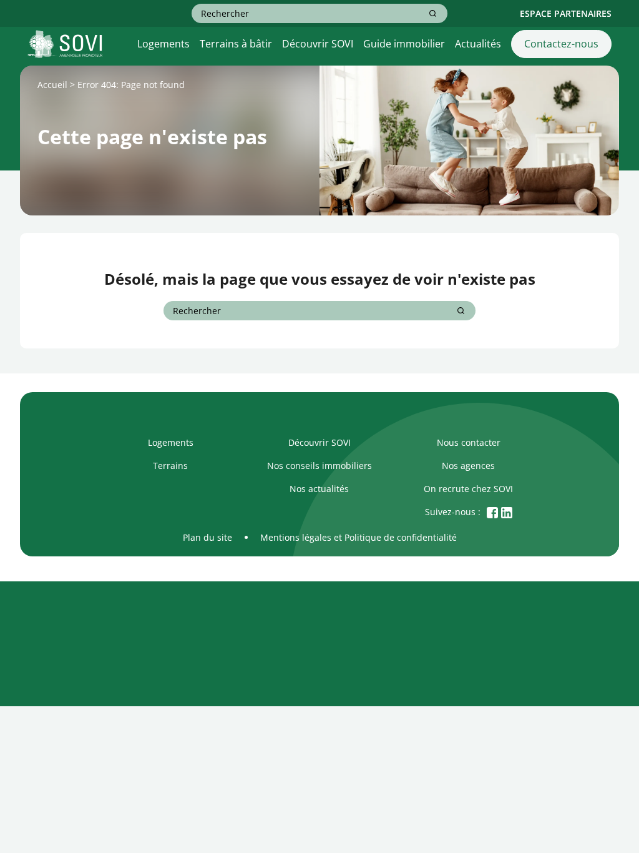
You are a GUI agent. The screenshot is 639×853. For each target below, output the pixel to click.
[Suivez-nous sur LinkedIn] (506, 511)
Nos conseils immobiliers (319, 465)
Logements (163, 44)
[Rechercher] (432, 13)
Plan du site (207, 537)
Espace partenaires (566, 13)
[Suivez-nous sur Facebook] (492, 511)
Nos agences (468, 465)
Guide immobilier (404, 44)
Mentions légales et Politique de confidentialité (358, 537)
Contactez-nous (561, 44)
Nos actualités (319, 489)
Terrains (170, 465)
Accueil (52, 85)
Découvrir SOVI (317, 44)
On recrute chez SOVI (468, 489)
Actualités (478, 44)
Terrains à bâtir (236, 44)
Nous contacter (468, 442)
